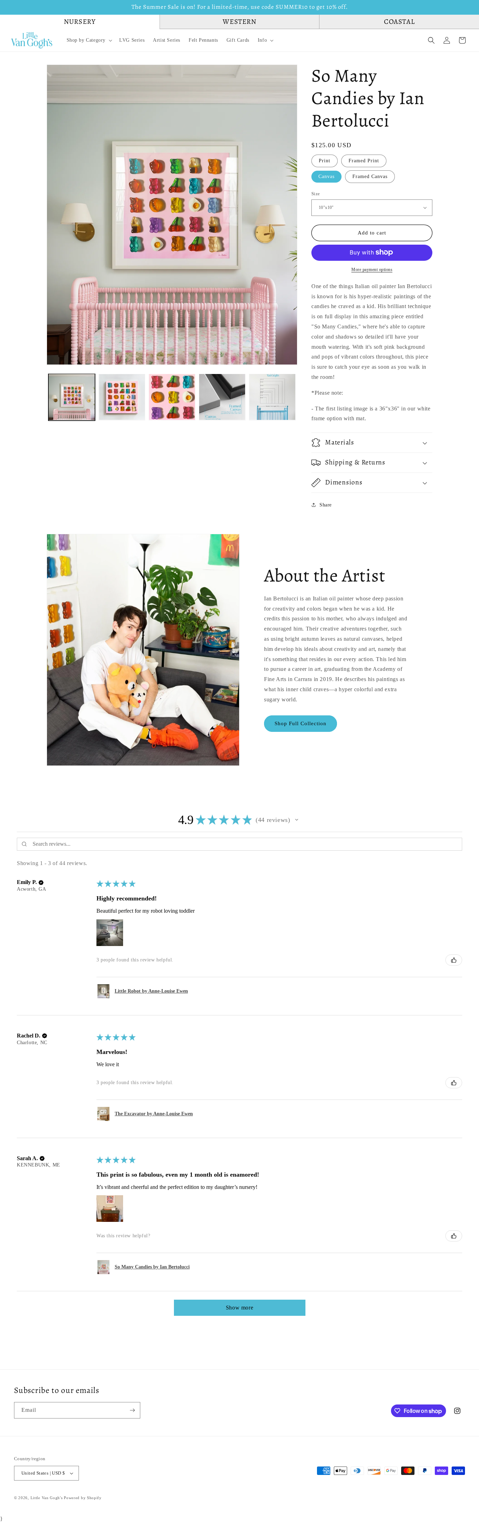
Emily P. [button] (27, 882)
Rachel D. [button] (28, 1036)
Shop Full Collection (300, 723)
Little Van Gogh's (47, 1498)
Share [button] (325, 505)
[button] (88, 40)
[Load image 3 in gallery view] (172, 397)
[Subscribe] (132, 1410)
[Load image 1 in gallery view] (71, 397)
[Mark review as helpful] (453, 960)
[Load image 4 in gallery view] (222, 397)
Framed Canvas (369, 176)
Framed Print (364, 160)
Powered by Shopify (83, 1498)
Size (315, 193)
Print (324, 160)
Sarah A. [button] (27, 1158)
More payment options (371, 269)
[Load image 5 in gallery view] (272, 397)
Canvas (326, 176)
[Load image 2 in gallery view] (122, 397)
